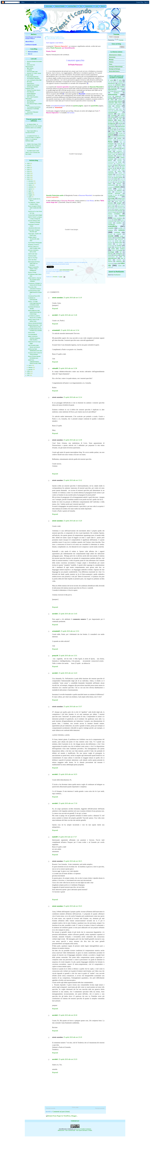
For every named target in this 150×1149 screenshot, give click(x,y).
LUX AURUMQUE (32, 334)
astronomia (112, 95)
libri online (122, 168)
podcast (117, 199)
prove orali (120, 204)
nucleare (120, 188)
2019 (28, 165)
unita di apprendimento (116, 257)
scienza (110, 230)
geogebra (120, 146)
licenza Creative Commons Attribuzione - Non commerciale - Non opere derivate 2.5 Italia (75, 1129)
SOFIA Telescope (31, 100)
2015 (28, 169)
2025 (28, 163)
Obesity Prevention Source (33, 90)
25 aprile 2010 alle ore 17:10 (68, 803)
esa (117, 129)
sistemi (110, 244)
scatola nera (119, 221)
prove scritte (111, 206)
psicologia (112, 207)
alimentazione (111, 83)
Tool (81, 6)
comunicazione (112, 112)
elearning (114, 128)
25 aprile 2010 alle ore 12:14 (72, 397)
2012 (28, 175)
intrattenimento (111, 162)
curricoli (110, 118)
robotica (110, 220)
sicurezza (110, 242)
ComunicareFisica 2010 (34, 296)
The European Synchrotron (33, 107)
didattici (119, 120)
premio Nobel (118, 201)
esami (123, 130)
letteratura (117, 166)
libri (115, 168)
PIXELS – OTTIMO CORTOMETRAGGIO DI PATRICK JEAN (34, 303)
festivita (119, 138)
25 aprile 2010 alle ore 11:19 (72, 297)
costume (122, 115)
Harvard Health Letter (32, 71)
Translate (121, 40)
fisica (110, 142)
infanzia (120, 154)
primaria (110, 203)
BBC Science (30, 68)
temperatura (119, 253)
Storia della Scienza (114, 71)
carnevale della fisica (115, 103)
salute (115, 220)
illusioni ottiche (111, 154)
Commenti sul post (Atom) (61, 1111)
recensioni (112, 210)
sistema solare (118, 242)
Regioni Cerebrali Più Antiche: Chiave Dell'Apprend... (33, 268)
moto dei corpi (111, 180)
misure (109, 179)
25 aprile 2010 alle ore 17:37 (67, 837)
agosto (30, 189)
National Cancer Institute (33, 85)
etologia (121, 133)
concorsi (110, 114)
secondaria (118, 238)
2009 (28, 371)
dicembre (30, 181)
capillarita (120, 99)
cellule (109, 106)
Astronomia (112, 57)
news (120, 185)
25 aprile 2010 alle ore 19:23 (72, 906)
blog (117, 98)
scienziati (117, 232)
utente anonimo (57, 297)
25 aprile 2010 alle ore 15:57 (72, 706)
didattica (110, 120)
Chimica (111, 62)
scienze (121, 230)
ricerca (120, 212)
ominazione (110, 190)
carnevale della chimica (115, 101)
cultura (112, 117)
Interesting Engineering (32, 76)
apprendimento (112, 89)
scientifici (111, 228)
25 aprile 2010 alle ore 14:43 (68, 673)
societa (119, 245)
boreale (123, 98)
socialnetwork (111, 245)
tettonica (116, 255)
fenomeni (110, 138)
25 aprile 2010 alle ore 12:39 (72, 440)
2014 (28, 171)
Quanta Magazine (31, 93)
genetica (110, 146)
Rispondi (55, 308)
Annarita (55, 276)
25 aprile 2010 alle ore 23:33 (68, 1059)
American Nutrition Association (34, 61)
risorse (122, 216)
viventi (119, 265)
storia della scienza (118, 249)
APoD (28, 63)
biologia (110, 98)
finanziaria (121, 140)
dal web (119, 118)
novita (110, 189)
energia (111, 129)
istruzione (110, 165)
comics (109, 110)
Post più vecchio (99, 1108)
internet (110, 160)
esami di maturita (117, 131)
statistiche (117, 247)
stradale (113, 250)
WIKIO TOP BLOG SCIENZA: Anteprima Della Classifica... (34, 338)
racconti (110, 209)
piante (111, 199)
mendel (117, 174)
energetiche (122, 128)
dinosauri (110, 121)
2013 (28, 173)
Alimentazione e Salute (115, 54)
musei (111, 182)
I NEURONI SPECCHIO (34, 228)
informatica (119, 155)
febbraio (30, 367)
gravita (121, 152)
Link (97, 6)
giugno (30, 193)
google (109, 151)
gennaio (30, 369)
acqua (120, 81)
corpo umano (121, 113)
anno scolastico (121, 86)
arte (124, 91)
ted (120, 252)
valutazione (119, 261)
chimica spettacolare (114, 107)
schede (110, 223)
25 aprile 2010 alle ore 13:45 (68, 614)
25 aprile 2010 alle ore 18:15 (72, 861)
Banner (103, 6)
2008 (28, 373)
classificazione (111, 109)
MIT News (29, 81)
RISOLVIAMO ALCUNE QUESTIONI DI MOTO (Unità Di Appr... (34, 312)
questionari (120, 207)
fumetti (119, 145)
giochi (123, 148)
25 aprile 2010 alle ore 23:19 (72, 1037)
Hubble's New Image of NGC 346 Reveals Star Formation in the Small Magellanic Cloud (33, 145)
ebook (123, 125)
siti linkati (119, 244)
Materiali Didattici (60, 6)
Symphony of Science (33, 244)
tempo (109, 255)
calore (112, 99)
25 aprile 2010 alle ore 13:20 (72, 521)
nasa (121, 182)
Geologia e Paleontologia (116, 66)
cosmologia (114, 115)
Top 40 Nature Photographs (35, 242)
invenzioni (110, 163)
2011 (28, 177)
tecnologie (111, 252)
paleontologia (119, 192)
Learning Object (72, 6)
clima (120, 109)
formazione (111, 143)
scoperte (119, 234)
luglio (29, 191)
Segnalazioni (88, 6)
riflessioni (110, 216)
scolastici (110, 234)
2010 (28, 179)
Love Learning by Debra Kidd (34, 80)
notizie (117, 187)
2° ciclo (119, 80)
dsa (118, 125)
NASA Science (30, 83)
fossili (118, 143)
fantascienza (120, 136)
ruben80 (55, 368)
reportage (119, 210)
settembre (31, 187)
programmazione (111, 204)
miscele (110, 177)
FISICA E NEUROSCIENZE (35, 323)
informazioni (111, 157)
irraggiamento (119, 163)
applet (121, 88)
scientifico (120, 228)
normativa (110, 187)
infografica (110, 155)
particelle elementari (114, 193)
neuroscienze (111, 185)
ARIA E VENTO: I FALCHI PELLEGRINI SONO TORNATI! (34, 279)
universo (110, 261)
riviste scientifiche (117, 218)
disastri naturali (119, 121)
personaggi (111, 198)
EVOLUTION (31, 332)
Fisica (110, 64)
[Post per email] (64, 276)
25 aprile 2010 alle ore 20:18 (68, 1015)
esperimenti (111, 133)
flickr (121, 142)
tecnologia (119, 250)
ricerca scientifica (114, 214)
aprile (29, 196)
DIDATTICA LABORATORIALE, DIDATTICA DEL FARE (34, 361)
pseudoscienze (121, 206)
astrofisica (116, 92)
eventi (110, 135)
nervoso (119, 183)
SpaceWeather (30, 102)
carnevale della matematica (115, 104)
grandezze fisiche (112, 152)
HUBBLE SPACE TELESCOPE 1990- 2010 (33, 239)
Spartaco (115, 81)
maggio (30, 194)
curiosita (120, 117)
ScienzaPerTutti (31, 95)
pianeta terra (121, 198)
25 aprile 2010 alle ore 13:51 (70, 631)
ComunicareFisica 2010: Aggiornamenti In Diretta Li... (35, 292)
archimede (118, 91)
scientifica (118, 223)
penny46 (55, 655)
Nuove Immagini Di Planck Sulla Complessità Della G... (34, 207)
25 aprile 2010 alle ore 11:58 (68, 368)
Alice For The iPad (32, 257)
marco (119, 171)
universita (119, 260)
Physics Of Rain (32, 272)
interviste (119, 160)
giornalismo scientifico (117, 149)
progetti (119, 203)
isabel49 (55, 837)
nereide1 (55, 315)
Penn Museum (30, 91)
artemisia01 (56, 330)
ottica (109, 192)
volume (109, 267)
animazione (111, 86)
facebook (113, 136)
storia (123, 247)
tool (121, 255)
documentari (111, 125)
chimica (118, 106)
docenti (120, 123)
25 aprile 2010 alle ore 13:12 (72, 480)
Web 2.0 (30, 54)
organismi (119, 190)
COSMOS (29, 70)
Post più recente (50, 1108)
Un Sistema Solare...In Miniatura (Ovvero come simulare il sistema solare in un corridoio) (33, 126)
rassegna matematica (119, 209)
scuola (110, 236)
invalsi (119, 162)
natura (109, 183)
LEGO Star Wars (32, 259)
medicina (110, 174)
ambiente (118, 85)
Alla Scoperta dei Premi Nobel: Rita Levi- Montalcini (34, 263)
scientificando (111, 224)
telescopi (110, 253)
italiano (116, 165)
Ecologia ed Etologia (114, 69)
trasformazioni (111, 256)
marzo (30, 365)
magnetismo (114, 169)
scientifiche (112, 226)
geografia (110, 148)
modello (115, 179)
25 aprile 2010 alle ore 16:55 (68, 774)
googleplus (119, 151)
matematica (111, 172)
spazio (109, 247)
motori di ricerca (121, 180)
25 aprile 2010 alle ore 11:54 (70, 330)
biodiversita (118, 96)
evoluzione (121, 135)
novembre (31, 183)
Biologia (111, 59)
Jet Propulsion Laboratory (33, 78)
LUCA (109, 81)
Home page (49, 6)
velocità (110, 263)
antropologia (114, 88)
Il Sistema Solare (32, 255)
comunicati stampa (118, 110)
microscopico (119, 175)
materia (120, 172)
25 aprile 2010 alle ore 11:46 (68, 315)
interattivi (119, 159)
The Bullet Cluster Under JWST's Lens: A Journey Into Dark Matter (32, 152)
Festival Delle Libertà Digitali (35, 215)
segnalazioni (111, 239)
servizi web (118, 241)
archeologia (111, 91)
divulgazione (111, 123)
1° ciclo (110, 80)
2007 (28, 375)
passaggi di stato (112, 195)
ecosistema (112, 126)
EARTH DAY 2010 (32, 254)
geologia (117, 148)
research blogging (112, 212)
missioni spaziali (118, 177)
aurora (109, 96)
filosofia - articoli (112, 140)
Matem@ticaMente (33, 51)
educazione (121, 126)
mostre (121, 179)
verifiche (115, 263)
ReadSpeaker (117, 274)
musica (116, 182)
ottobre (30, 185)
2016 (28, 167)
